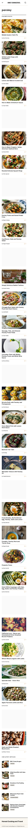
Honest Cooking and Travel (12, 821)
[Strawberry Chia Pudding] (5, 785)
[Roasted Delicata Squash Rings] (14, 162)
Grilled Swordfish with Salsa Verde (17, 773)
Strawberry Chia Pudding (17, 783)
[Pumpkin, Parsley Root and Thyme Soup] (14, 532)
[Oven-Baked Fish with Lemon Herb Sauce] (14, 417)
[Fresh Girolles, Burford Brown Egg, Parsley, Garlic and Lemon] (14, 509)
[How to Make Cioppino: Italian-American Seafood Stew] (14, 138)
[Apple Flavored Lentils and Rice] (14, 694)
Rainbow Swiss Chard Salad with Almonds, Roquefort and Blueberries (17, 806)
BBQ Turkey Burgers (15, 761)
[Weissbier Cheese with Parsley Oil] (14, 463)
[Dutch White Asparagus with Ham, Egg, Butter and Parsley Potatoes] (14, 578)
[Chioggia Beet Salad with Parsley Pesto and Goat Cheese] (14, 298)
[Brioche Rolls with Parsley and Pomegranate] (14, 393)
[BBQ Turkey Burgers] (5, 764)
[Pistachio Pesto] (14, 556)
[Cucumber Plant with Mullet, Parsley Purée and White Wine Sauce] (14, 346)
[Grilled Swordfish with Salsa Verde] (5, 775)
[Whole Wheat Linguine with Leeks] (14, 650)
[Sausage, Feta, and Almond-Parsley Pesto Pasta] (14, 322)
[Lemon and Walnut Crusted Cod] (14, 72)
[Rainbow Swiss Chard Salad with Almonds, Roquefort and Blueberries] (5, 807)
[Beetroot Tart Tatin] (14, 441)
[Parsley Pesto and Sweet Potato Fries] (14, 206)
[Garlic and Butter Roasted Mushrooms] (14, 738)
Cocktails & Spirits (14, 797)
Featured (12, 763)
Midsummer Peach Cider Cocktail (17, 794)
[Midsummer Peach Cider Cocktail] (5, 796)
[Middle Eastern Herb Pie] (14, 26)
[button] (2, 2)
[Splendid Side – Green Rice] (14, 672)
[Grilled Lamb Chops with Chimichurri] (14, 48)
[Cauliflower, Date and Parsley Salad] (14, 230)
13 (25, 83)
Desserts (12, 785)
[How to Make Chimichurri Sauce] (14, 94)
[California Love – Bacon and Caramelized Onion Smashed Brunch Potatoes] (14, 624)
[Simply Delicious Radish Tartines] (14, 276)
